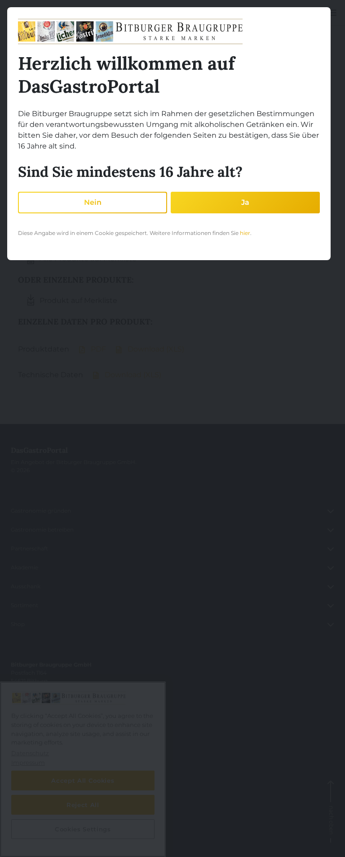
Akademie (24, 567)
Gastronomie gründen (41, 510)
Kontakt (22, 762)
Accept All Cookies (82, 780)
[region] (83, 769)
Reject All (82, 804)
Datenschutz (28, 819)
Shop (18, 624)
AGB (17, 781)
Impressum (26, 800)
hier (245, 233)
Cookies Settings (33, 838)
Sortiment (24, 605)
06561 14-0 (31, 699)
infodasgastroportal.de (51, 718)
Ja (245, 202)
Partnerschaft (29, 548)
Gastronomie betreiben (42, 529)
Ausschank (25, 586)
